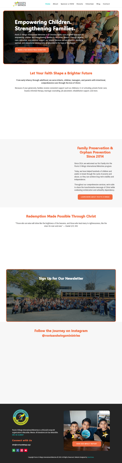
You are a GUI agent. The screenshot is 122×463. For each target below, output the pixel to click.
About (55, 4)
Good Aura (90, 457)
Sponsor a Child (67, 4)
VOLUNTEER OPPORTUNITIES (98, 126)
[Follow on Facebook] (17, 450)
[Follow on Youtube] (25, 450)
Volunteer (89, 4)
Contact (106, 4)
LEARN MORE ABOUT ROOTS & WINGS (95, 196)
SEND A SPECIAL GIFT (61, 126)
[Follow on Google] (13, 450)
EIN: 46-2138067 (18, 435)
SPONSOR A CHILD (23, 124)
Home (47, 4)
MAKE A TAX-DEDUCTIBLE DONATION (32, 49)
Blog (98, 4)
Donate (80, 4)
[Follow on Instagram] (21, 450)
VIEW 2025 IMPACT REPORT (86, 443)
